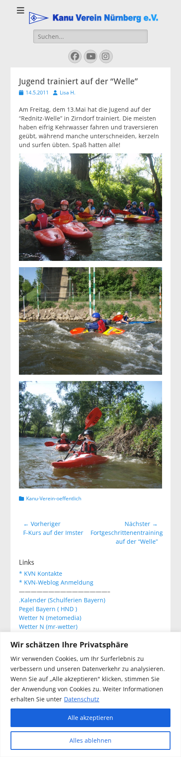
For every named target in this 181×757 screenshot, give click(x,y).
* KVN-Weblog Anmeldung (56, 582)
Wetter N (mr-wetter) (48, 627)
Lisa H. (67, 92)
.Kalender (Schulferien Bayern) (62, 600)
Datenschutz (81, 699)
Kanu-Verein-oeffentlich (53, 498)
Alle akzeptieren (90, 718)
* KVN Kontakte (40, 573)
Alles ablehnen (90, 740)
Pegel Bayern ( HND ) (48, 609)
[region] (90, 694)
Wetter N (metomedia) (50, 618)
